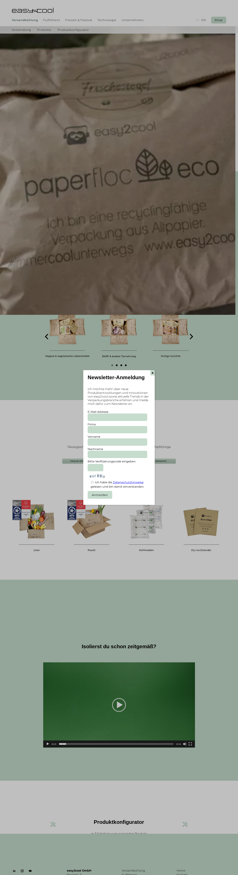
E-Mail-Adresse (98, 411)
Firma (92, 424)
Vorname (94, 436)
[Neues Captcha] (112, 477)
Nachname (95, 449)
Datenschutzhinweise (128, 482)
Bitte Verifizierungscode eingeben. (112, 461)
